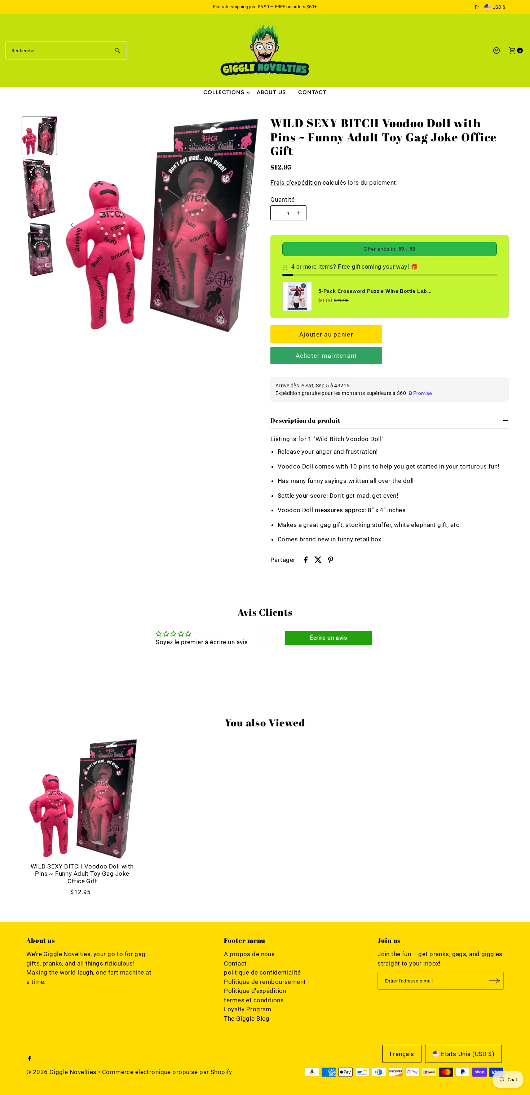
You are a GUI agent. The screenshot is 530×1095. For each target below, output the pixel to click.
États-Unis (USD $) (467, 1053)
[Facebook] (29, 1058)
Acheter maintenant (326, 355)
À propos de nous (249, 954)
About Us (271, 92)
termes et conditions (254, 1000)
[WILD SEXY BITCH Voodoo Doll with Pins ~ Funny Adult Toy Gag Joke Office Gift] (82, 798)
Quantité (282, 199)
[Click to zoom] (248, 128)
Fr (477, 7)
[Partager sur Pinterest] (330, 559)
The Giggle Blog (246, 1018)
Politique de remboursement (265, 981)
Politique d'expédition (255, 990)
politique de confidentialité (262, 972)
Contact (312, 92)
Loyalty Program (247, 1009)
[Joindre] (495, 981)
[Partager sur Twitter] (318, 559)
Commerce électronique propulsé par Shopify (167, 1072)
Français (402, 1053)
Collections (223, 92)
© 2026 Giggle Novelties (61, 1072)
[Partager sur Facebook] (305, 559)
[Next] (248, 225)
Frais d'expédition (295, 182)
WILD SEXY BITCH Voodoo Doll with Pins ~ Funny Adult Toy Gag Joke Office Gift (82, 874)
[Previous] (72, 225)
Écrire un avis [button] (328, 637)
